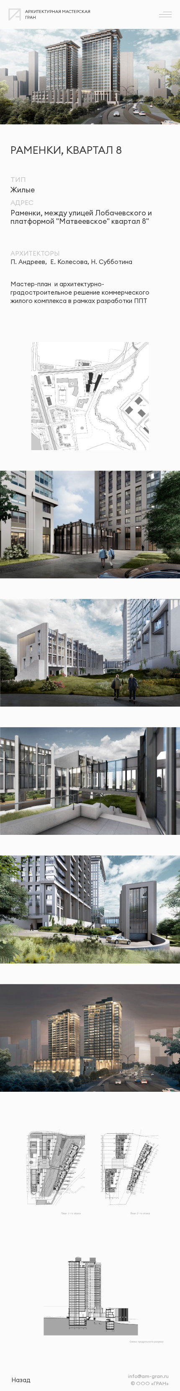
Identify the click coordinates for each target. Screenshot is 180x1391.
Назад (21, 1380)
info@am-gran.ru (148, 1376)
